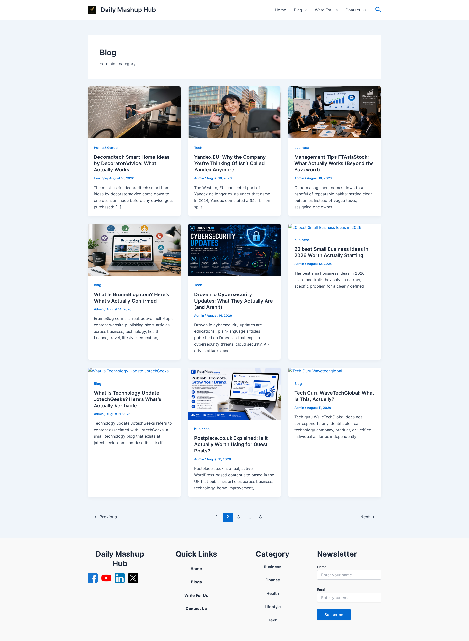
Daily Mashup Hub (128, 9)
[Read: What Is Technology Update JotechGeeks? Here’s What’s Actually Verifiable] (128, 370)
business (302, 148)
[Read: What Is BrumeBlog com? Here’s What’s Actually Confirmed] (134, 249)
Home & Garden (107, 148)
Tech (198, 148)
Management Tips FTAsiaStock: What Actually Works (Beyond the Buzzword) (334, 163)
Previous (105, 516)
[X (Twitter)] (133, 578)
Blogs (196, 581)
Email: (321, 590)
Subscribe (333, 614)
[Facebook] (93, 578)
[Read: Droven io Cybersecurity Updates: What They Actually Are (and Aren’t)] (234, 249)
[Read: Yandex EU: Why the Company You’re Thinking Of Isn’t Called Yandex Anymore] (234, 112)
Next (367, 516)
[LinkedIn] (120, 578)
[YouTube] (106, 578)
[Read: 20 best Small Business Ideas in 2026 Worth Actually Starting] (324, 226)
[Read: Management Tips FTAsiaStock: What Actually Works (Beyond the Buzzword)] (334, 112)
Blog (298, 9)
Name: (322, 567)
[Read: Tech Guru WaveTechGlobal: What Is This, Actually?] (315, 370)
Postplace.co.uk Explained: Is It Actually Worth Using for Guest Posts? (231, 444)
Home (280, 9)
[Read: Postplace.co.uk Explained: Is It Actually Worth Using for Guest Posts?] (234, 393)
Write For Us (326, 9)
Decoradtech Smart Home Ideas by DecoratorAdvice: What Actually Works (132, 163)
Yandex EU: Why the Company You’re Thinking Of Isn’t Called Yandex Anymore (230, 163)
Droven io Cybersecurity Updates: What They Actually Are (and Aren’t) (233, 301)
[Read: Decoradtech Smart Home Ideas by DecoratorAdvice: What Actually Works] (134, 112)
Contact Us (355, 9)
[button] (304, 10)
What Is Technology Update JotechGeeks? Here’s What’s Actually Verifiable (127, 399)
